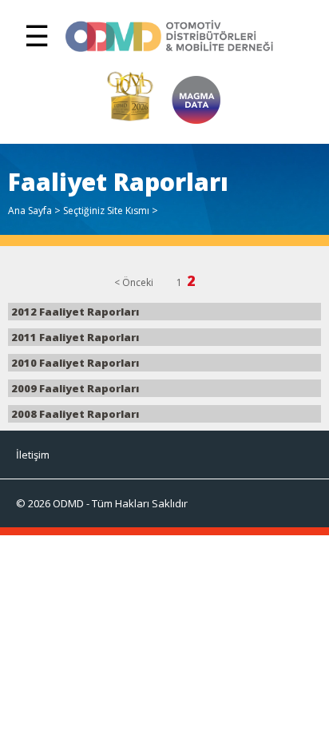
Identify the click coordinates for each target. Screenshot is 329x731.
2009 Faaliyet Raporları (74, 388)
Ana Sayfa (30, 210)
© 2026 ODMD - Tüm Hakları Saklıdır (102, 503)
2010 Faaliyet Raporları (74, 363)
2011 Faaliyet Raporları (74, 337)
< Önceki (133, 282)
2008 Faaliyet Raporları (74, 414)
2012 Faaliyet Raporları (74, 311)
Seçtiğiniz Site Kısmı (106, 210)
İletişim (33, 454)
